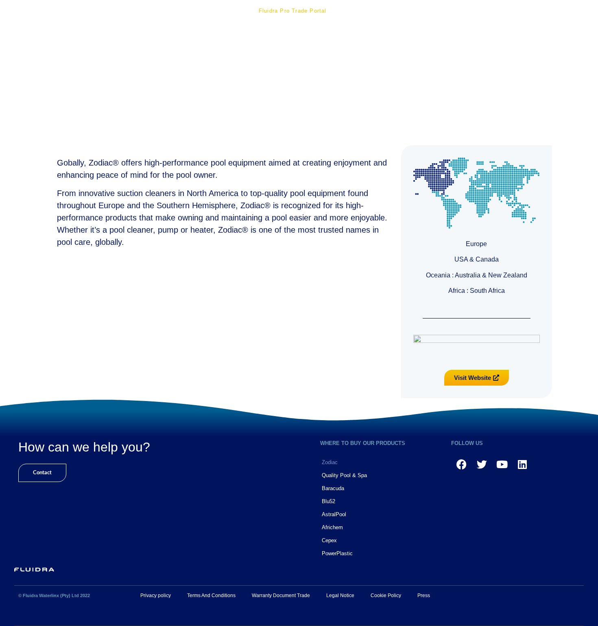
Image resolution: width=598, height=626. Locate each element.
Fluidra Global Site (225, 19)
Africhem (332, 527)
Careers (517, 11)
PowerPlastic (337, 553)
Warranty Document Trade (281, 595)
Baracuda (333, 488)
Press (423, 595)
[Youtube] (502, 464)
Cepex (329, 540)
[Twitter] (481, 464)
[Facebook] (461, 464)
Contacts (562, 11)
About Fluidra (218, 11)
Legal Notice (340, 595)
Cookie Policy (386, 595)
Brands (475, 11)
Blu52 (328, 501)
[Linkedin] (522, 464)
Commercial (426, 11)
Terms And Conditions (211, 595)
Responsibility (368, 11)
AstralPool (334, 514)
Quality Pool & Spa (344, 475)
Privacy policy (155, 595)
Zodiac (330, 462)
